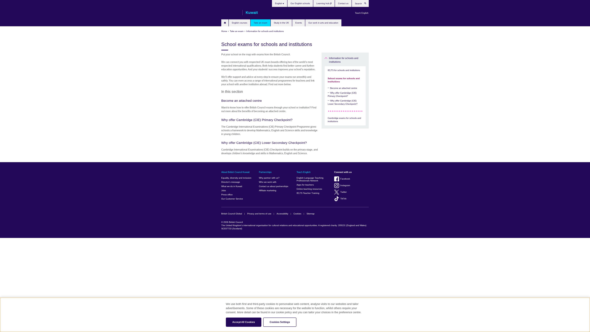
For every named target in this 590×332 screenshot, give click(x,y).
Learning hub (323, 3)
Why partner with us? (269, 178)
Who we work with (267, 182)
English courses (239, 23)
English (279, 3)
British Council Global (231, 214)
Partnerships (265, 172)
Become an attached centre (343, 88)
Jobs (223, 190)
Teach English (361, 13)
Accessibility (282, 214)
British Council (230, 12)
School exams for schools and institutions (344, 80)
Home (224, 22)
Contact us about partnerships (273, 186)
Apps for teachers (305, 185)
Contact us (343, 3)
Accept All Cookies (243, 322)
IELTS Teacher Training (308, 193)
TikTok (343, 199)
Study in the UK (281, 23)
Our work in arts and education (323, 23)
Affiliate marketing (267, 190)
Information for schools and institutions (343, 60)
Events (298, 23)
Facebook (345, 179)
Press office (227, 195)
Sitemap (311, 214)
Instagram (345, 185)
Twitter (343, 192)
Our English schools (300, 3)
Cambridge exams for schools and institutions (344, 120)
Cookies (297, 214)
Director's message (230, 182)
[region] (295, 314)
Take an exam (260, 23)
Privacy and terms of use (259, 214)
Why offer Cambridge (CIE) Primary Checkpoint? (342, 94)
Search (367, 4)
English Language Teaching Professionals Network (310, 179)
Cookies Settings (280, 322)
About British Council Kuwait (235, 172)
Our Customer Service (232, 199)
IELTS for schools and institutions (344, 70)
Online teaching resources (309, 189)
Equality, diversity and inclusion (236, 178)
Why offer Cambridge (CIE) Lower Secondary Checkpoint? (343, 102)
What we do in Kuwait (231, 186)
